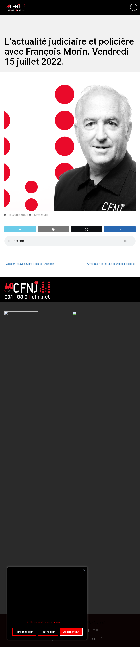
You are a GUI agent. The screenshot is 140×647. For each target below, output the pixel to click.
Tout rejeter (48, 631)
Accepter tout (71, 631)
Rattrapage (41, 215)
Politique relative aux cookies (43, 622)
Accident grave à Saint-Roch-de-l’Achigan (30, 263)
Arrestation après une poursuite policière (110, 263)
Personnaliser (24, 631)
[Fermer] (83, 570)
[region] (47, 603)
